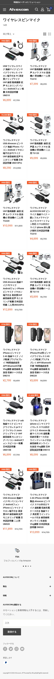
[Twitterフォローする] (11, 649)
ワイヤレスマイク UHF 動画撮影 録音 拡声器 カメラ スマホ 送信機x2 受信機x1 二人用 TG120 (40, 146)
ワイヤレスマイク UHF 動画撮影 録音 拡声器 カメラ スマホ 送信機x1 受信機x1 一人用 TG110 (40, 285)
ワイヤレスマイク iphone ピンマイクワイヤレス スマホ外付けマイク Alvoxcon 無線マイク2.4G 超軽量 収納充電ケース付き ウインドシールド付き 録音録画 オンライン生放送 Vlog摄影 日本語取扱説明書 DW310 (40, 435)
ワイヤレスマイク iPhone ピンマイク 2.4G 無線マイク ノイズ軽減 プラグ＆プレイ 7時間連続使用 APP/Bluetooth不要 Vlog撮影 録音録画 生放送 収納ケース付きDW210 (13, 362)
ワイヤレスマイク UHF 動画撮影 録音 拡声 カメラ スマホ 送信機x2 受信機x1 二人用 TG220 (13, 214)
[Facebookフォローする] (5, 649)
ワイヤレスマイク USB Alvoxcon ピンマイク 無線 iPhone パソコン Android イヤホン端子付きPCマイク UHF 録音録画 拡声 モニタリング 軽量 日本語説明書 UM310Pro (13, 151)
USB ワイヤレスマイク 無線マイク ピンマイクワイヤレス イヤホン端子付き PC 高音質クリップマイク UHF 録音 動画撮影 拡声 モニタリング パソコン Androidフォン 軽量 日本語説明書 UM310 (13, 81)
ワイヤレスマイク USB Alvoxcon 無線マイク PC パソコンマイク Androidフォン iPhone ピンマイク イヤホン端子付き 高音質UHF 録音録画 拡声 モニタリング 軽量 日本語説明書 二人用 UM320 (13, 509)
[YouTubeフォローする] (22, 649)
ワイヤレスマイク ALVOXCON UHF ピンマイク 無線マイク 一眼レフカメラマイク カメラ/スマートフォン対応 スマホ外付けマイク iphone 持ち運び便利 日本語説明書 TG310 (40, 221)
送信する (12, 631)
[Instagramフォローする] (16, 649)
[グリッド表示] (44, 34)
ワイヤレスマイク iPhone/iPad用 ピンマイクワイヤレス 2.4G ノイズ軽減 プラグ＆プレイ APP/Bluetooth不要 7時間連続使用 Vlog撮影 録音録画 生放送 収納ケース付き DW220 (40, 362)
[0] (48, 9)
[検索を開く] (36, 9)
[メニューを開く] (4, 9)
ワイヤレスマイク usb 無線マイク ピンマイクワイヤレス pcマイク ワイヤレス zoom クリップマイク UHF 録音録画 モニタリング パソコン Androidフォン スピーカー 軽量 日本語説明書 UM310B (13, 435)
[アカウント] (42, 9)
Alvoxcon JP (19, 673)
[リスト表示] (49, 34)
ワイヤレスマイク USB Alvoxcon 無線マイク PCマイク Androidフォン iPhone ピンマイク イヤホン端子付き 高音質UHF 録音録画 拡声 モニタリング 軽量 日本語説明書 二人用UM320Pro (13, 292)
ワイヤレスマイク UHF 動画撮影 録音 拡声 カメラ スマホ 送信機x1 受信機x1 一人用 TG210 (40, 72)
